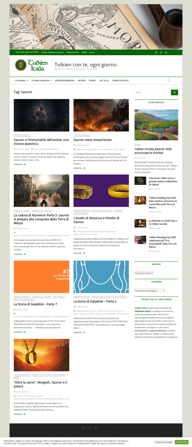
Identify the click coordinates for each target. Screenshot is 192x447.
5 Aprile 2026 (140, 158)
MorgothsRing (48, 399)
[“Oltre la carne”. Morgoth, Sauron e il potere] (41, 355)
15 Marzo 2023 (21, 309)
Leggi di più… (22, 164)
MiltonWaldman (110, 314)
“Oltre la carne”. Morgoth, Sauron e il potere (40, 384)
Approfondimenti (65, 80)
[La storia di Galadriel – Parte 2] (101, 277)
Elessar (110, 311)
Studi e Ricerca (81, 213)
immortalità (38, 149)
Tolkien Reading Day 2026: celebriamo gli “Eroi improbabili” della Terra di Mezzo (163, 242)
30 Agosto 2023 (21, 228)
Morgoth (39, 399)
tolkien (122, 149)
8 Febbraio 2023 (81, 307)
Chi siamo (20, 80)
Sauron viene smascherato (93, 140)
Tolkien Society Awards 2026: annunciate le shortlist (153, 151)
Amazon (19, 396)
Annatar (17, 235)
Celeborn (93, 311)
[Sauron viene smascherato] (101, 115)
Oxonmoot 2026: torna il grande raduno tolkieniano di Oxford (163, 181)
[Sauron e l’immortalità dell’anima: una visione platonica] (41, 115)
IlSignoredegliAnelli (60, 317)
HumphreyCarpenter (44, 317)
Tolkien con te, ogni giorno (86, 65)
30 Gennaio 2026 (22, 149)
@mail (92, 52)
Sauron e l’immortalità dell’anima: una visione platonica (41, 142)
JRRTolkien (48, 149)
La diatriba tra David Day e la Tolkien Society (163, 222)
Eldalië (84, 52)
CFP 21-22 (104, 80)
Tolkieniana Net (72, 52)
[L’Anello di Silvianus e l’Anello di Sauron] (101, 190)
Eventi (92, 80)
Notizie (82, 80)
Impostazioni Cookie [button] (163, 442)
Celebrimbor (81, 149)
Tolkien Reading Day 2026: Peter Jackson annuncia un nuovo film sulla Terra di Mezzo (163, 202)
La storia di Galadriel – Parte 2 (95, 301)
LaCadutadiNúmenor (56, 235)
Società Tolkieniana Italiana (53, 52)
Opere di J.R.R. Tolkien (42, 210)
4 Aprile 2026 (155, 189)
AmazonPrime (29, 396)
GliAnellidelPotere (97, 232)
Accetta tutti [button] (182, 442)
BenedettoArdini (82, 311)
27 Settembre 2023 (82, 145)
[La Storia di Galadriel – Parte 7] (41, 277)
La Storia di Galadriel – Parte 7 (35, 304)
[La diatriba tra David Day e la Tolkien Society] (140, 223)
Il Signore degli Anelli (102, 210)
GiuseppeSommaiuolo (95, 149)
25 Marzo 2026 (156, 212)
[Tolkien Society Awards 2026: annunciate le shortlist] (156, 124)
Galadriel (17, 317)
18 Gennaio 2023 (22, 392)
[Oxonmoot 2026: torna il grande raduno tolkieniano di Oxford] (140, 181)
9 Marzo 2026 (155, 228)
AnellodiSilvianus (82, 232)
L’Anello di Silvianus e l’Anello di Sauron (96, 220)
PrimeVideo (59, 399)
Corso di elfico (120, 80)
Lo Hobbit (118, 210)
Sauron (55, 149)
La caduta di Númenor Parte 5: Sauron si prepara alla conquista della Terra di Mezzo (41, 219)
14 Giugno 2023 (81, 227)
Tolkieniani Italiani (143, 311)
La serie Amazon (40, 80)
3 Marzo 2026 (155, 251)
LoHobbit (82, 234)
